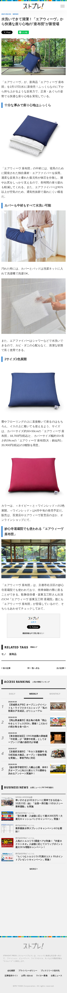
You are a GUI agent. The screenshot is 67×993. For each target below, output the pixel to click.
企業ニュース (56, 976)
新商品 (12, 654)
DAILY (12, 693)
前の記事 (6, 668)
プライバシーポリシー (27, 971)
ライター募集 (41, 976)
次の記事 (61, 668)
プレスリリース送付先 (50, 971)
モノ (3, 654)
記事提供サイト (11, 976)
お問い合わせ (27, 976)
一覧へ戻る (34, 668)
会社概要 (11, 971)
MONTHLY (54, 693)
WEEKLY (33, 693)
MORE (33, 868)
